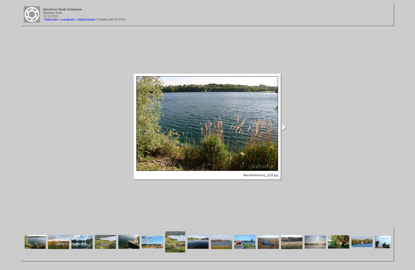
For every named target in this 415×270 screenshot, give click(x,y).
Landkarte (68, 19)
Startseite (51, 19)
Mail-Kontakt (86, 19)
